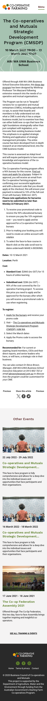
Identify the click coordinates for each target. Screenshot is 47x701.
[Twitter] (18, 396)
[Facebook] (23, 396)
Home (11, 668)
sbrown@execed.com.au (21, 373)
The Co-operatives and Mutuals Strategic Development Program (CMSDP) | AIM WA (25, 326)
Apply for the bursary (16, 315)
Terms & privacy (23, 668)
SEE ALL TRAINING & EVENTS (23, 633)
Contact (35, 668)
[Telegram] (28, 396)
